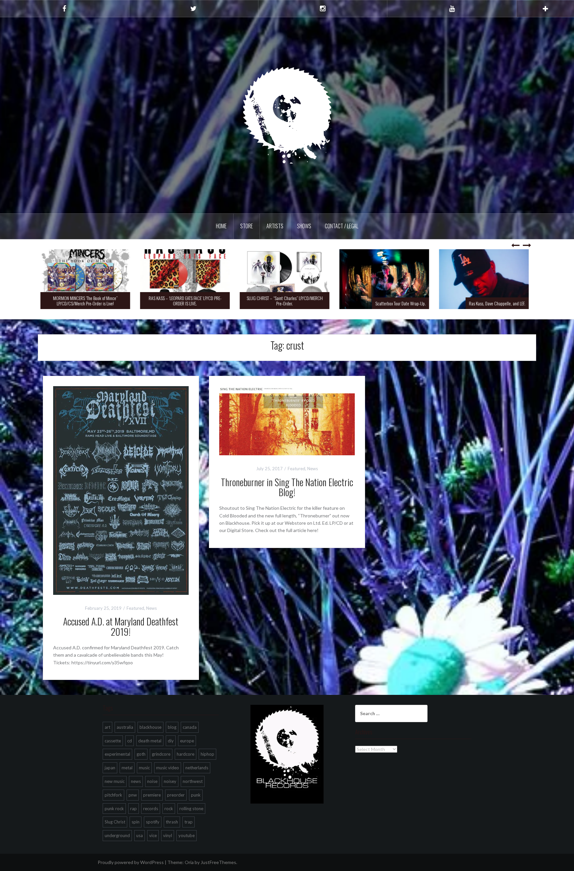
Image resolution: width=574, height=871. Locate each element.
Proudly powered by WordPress (131, 862)
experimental (117, 754)
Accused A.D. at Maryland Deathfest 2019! (120, 626)
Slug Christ (115, 821)
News (151, 608)
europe (187, 740)
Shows (304, 226)
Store (246, 226)
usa (139, 835)
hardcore (185, 754)
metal (127, 767)
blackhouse (150, 727)
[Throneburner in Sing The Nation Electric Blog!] (287, 420)
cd (129, 740)
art (107, 727)
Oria (189, 862)
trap (188, 821)
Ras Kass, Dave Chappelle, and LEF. (499, 303)
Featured (135, 608)
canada (190, 727)
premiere (152, 795)
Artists (274, 226)
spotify (152, 821)
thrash (172, 821)
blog (172, 727)
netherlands (196, 767)
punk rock (114, 808)
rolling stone (191, 808)
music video (167, 767)
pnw (133, 795)
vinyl (167, 835)
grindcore (161, 754)
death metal (149, 740)
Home (221, 226)
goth (141, 754)
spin (136, 821)
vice (153, 835)
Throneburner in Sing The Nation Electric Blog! (287, 487)
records (150, 808)
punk (196, 795)
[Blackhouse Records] (287, 115)
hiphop (207, 754)
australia (125, 727)
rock (168, 808)
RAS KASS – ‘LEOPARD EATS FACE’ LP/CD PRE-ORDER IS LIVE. (187, 300)
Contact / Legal (341, 226)
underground (117, 835)
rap (133, 808)
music (144, 767)
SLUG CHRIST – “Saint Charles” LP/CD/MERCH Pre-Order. (287, 300)
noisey (170, 781)
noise (152, 781)
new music (115, 781)
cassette (113, 740)
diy (171, 740)
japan (110, 767)
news (136, 781)
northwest (193, 781)
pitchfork (113, 795)
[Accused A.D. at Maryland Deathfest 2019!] (121, 489)
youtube (186, 835)
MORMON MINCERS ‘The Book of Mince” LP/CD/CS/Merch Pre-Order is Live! (87, 300)
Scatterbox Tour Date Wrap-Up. (403, 303)
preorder (176, 795)
